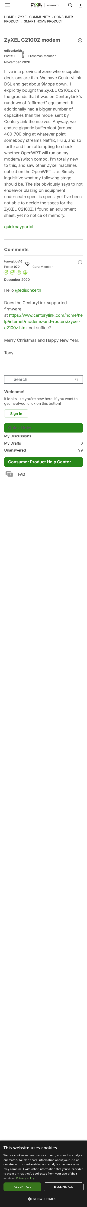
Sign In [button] (16, 413)
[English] (43, 5)
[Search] (70, 5)
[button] (80, 41)
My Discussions (17, 436)
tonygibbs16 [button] (13, 261)
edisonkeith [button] (13, 50)
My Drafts (43, 443)
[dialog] (43, 1174)
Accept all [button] (22, 1187)
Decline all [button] (63, 1187)
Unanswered (43, 450)
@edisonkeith (28, 290)
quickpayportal (18, 226)
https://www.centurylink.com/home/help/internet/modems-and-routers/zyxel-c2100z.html (43, 321)
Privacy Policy (25, 1178)
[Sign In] (80, 5)
